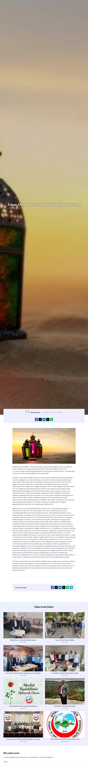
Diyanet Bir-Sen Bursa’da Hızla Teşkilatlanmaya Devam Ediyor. (23, 673)
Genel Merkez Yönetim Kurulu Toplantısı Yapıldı (65, 673)
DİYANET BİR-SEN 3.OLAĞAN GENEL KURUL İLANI (64, 739)
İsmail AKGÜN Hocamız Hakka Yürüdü (64, 706)
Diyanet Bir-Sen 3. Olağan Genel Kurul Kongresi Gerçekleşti (23, 739)
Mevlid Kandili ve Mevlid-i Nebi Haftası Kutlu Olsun (23, 706)
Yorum (5, 762)
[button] (36, 419)
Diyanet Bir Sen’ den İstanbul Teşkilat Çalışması (23, 640)
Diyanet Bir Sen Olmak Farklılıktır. (64, 640)
